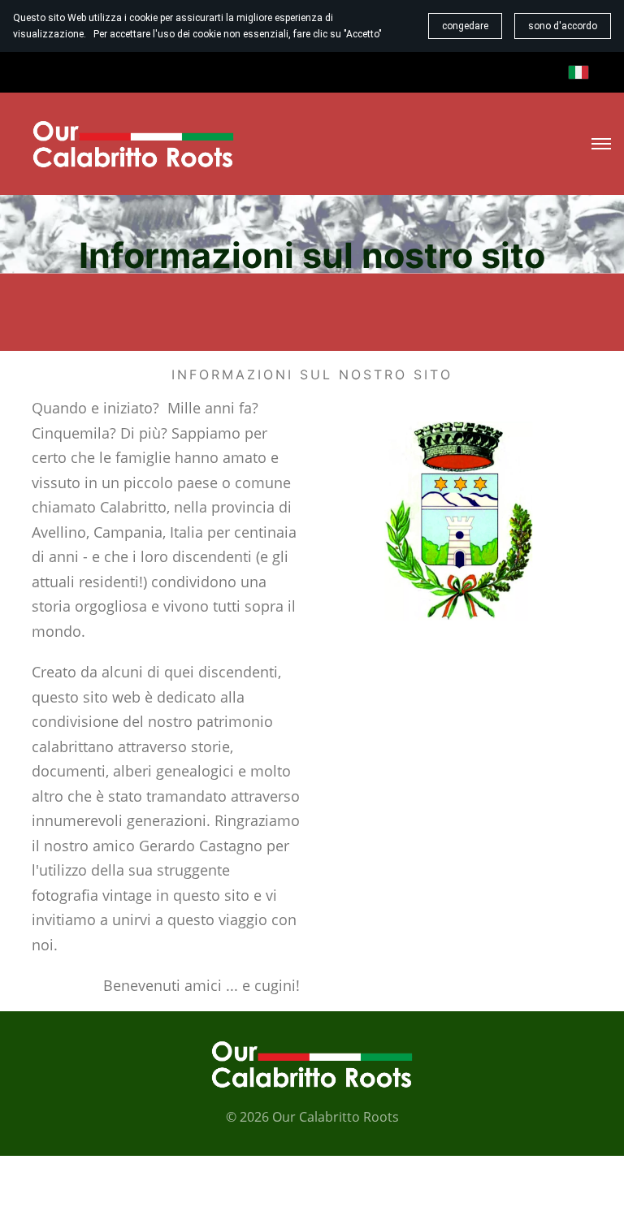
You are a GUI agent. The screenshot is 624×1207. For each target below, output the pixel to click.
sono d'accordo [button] (562, 26)
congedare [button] (465, 26)
